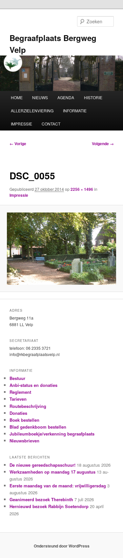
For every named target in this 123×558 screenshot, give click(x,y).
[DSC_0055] (61, 248)
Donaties (18, 413)
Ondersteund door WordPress (62, 546)
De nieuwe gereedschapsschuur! (42, 465)
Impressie (19, 195)
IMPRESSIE (21, 123)
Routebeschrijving (28, 406)
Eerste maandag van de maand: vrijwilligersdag (58, 485)
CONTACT (51, 123)
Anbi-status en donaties (33, 385)
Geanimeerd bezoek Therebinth (41, 499)
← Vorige (18, 143)
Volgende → (103, 143)
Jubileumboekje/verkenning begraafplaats (52, 434)
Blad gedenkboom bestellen (38, 427)
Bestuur (17, 378)
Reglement (20, 392)
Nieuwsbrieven (24, 440)
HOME (17, 97)
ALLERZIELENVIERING (32, 110)
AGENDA (65, 97)
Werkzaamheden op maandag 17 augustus (52, 472)
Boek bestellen (24, 420)
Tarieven (18, 399)
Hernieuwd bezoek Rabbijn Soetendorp (49, 506)
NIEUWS (40, 97)
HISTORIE (93, 97)
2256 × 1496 (82, 189)
